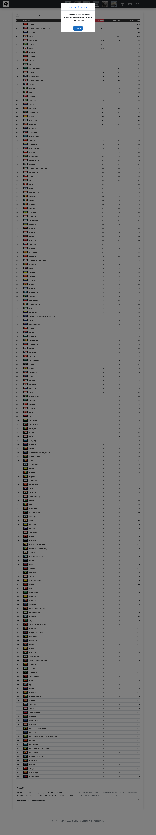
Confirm (78, 28)
